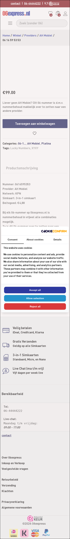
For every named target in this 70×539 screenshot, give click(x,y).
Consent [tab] (13, 239)
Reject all (35, 306)
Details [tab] (58, 239)
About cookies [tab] (35, 239)
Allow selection (35, 298)
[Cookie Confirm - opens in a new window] (54, 231)
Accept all (35, 290)
